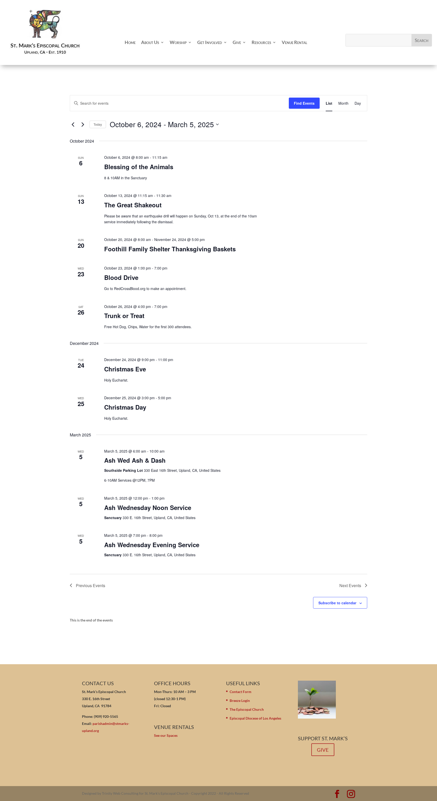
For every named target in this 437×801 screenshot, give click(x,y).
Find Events (304, 103)
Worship (178, 42)
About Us (150, 42)
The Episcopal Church (247, 709)
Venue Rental (294, 42)
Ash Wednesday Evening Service (151, 544)
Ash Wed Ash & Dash (135, 460)
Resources (261, 42)
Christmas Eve (125, 369)
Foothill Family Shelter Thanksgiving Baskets (170, 248)
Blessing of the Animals (138, 166)
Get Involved (209, 42)
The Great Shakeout (133, 205)
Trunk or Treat (124, 315)
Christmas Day (125, 407)
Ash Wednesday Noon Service (147, 507)
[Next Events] (83, 124)
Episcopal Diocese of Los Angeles (255, 718)
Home (130, 42)
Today (98, 124)
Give (237, 42)
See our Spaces (166, 735)
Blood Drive (121, 277)
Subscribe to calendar (337, 602)
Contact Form (240, 691)
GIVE (323, 750)
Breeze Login (240, 700)
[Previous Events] (73, 124)
